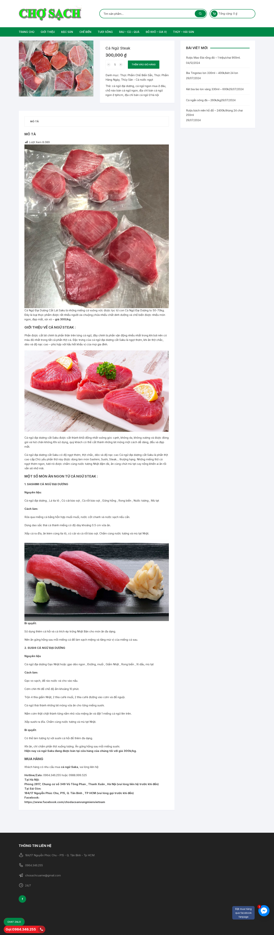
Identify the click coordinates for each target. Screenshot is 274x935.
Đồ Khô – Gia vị (156, 31)
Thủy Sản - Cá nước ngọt (137, 79)
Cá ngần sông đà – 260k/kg (203, 100)
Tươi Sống (105, 31)
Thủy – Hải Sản (183, 31)
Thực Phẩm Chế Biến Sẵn (136, 75)
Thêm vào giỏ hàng (144, 64)
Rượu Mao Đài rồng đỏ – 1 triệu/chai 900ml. (213, 57)
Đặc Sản (67, 31)
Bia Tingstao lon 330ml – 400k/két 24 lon (212, 73)
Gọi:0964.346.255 (21, 929)
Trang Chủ (26, 31)
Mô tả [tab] (34, 121)
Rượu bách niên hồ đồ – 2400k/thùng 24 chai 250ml (214, 113)
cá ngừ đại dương (123, 86)
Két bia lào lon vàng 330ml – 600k (207, 89)
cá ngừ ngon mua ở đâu (150, 86)
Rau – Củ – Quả (129, 31)
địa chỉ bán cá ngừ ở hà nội (142, 95)
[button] (87, 47)
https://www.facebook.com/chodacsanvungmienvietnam (64, 802)
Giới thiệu (48, 31)
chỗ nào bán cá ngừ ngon (121, 90)
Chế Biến (85, 31)
